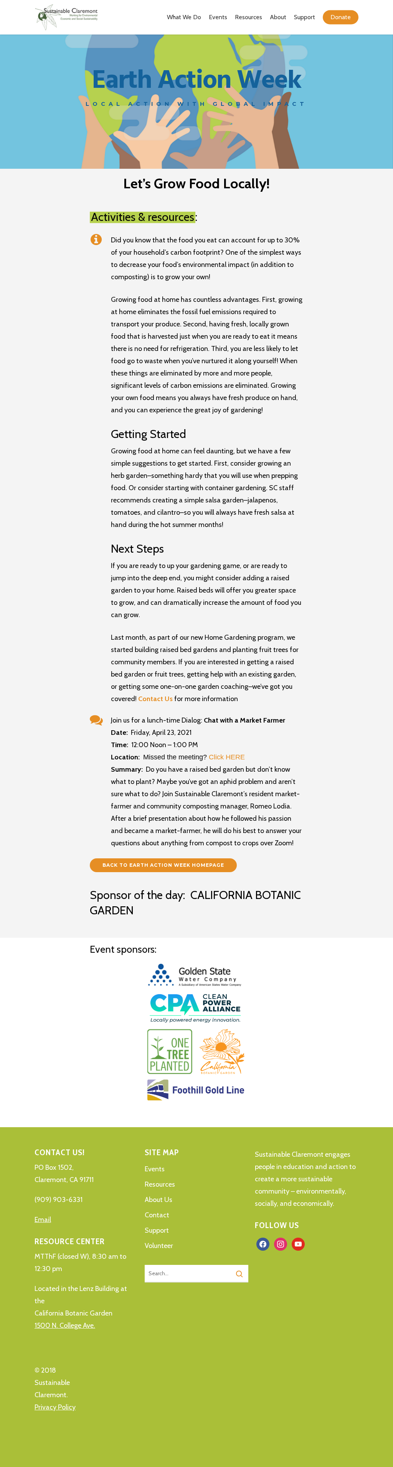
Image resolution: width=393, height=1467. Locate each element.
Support (157, 1230)
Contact (157, 1215)
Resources (160, 1184)
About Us (158, 1199)
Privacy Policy (55, 1407)
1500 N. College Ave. (65, 1325)
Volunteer (159, 1245)
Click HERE (227, 757)
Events (155, 1169)
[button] (163, 865)
